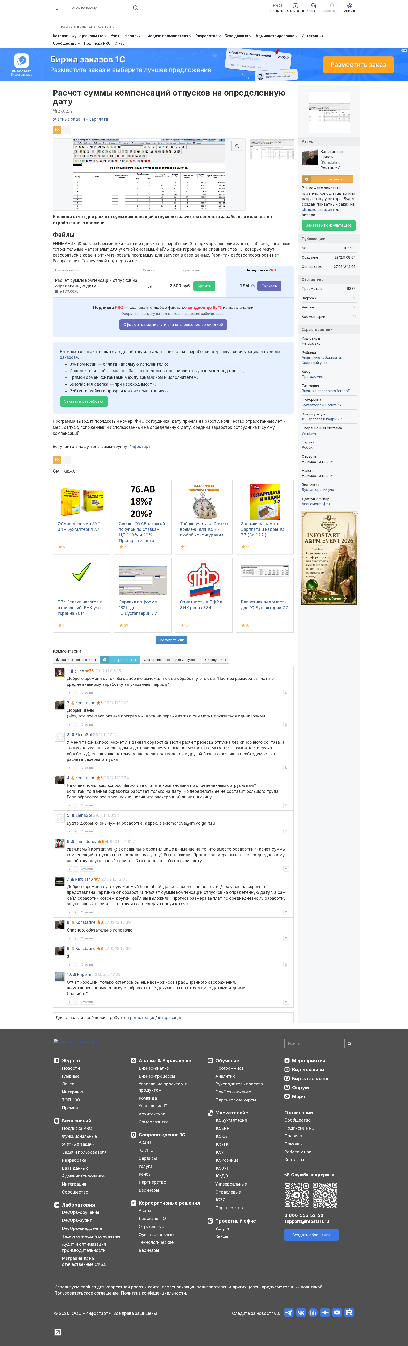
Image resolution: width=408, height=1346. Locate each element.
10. (69, 974)
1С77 (220, 1199)
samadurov (86, 841)
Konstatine (85, 702)
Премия (70, 1107)
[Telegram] (289, 1313)
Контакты (294, 1159)
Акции (145, 1142)
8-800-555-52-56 (303, 1215)
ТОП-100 (71, 1099)
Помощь (293, 1143)
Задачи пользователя (84, 1152)
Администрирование (83, 1175)
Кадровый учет (315, 362)
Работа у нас (297, 1151)
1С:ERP (222, 1128)
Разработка (74, 1160)
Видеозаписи (308, 1069)
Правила (293, 1135)
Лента (68, 1083)
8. (68, 922)
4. (68, 778)
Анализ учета (313, 357)
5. (68, 815)
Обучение (227, 1060)
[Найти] (349, 1043)
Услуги (145, 1166)
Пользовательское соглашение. (87, 1293)
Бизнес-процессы (157, 1076)
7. (68, 879)
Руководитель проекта (239, 1083)
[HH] (313, 1313)
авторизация (169, 1017)
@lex (79, 671)
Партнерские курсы (235, 1099)
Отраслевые (151, 1226)
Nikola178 (84, 879)
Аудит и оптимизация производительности (84, 1247)
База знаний (76, 1121)
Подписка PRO (77, 1128)
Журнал (71, 1060)
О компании (298, 1112)
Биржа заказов (310, 1078)
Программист (313, 376)
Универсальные (231, 1183)
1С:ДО (221, 1175)
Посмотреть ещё (171, 640)
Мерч (298, 1096)
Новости (71, 1068)
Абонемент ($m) (316, 504)
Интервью (72, 1091)
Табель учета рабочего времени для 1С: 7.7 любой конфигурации (204, 529)
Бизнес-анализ (154, 1068)
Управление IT (153, 1105)
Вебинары (149, 1190)
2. (68, 702)
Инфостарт (139, 446)
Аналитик (225, 1076)
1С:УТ (221, 1152)
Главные (70, 1076)
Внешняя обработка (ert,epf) (326, 390)
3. (68, 734)
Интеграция (74, 1183)
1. (68, 671)
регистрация (142, 1017)
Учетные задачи (78, 1144)
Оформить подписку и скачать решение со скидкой (173, 324)
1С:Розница (226, 1160)
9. (68, 948)
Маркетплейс (231, 1113)
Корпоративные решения (169, 1203)
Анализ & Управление (165, 1060)
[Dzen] (325, 1313)
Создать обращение (311, 1234)
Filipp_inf (85, 974)
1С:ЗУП (222, 1168)
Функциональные (79, 1136)
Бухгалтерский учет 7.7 (322, 405)
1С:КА (221, 1136)
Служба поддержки (312, 1174)
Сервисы (148, 1158)
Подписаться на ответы (77, 660)
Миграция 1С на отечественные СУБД (84, 1261)
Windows (309, 433)
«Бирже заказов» (318, 209)
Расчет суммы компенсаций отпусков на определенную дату (169, 97)
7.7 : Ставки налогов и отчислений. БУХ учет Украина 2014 (80, 607)
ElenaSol (84, 734)
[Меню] (58, 8)
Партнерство (152, 1182)
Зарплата (333, 357)
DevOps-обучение (80, 1212)
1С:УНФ (222, 1144)
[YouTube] (337, 1313)
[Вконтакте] (301, 1313)
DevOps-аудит (77, 1220)
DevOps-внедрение (82, 1228)
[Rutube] (349, 1313)
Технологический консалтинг (91, 1236)
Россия (308, 447)
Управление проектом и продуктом (163, 1087)
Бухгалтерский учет (319, 489)
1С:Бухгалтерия (231, 1120)
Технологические (156, 1242)
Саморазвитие (154, 1121)
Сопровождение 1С (162, 1135)
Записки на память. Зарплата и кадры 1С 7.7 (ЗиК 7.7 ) (262, 529)
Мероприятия (308, 1060)
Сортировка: (170, 660)
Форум (300, 1087)
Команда (148, 1098)
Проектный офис (235, 1221)
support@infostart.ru (306, 1221)
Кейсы (145, 1174)
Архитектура (152, 1113)
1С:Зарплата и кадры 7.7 (322, 419)
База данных (75, 1168)
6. (68, 841)
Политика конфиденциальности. (154, 1293)
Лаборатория (78, 1205)
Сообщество (75, 1192)
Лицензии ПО (152, 1218)
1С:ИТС (146, 1150)
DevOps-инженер (233, 1091)
